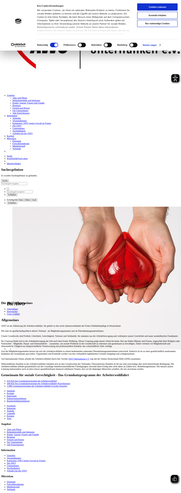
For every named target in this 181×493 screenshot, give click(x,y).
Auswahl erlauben (157, 15)
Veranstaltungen (19, 121)
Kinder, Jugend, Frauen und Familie (28, 103)
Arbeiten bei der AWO (22, 133)
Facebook (11, 406)
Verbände (16, 148)
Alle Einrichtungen (20, 113)
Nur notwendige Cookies (157, 23)
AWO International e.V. (79, 359)
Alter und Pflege (19, 98)
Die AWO (16, 126)
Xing (9, 418)
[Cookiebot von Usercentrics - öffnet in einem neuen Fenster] (18, 45)
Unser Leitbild (13, 314)
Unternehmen (18, 128)
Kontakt (10, 393)
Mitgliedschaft (18, 146)
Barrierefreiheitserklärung (18, 401)
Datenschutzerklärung (16, 398)
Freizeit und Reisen (21, 108)
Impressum (12, 396)
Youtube (10, 411)
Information (12, 115)
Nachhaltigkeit (18, 131)
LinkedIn (11, 413)
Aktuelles (16, 118)
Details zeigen (150, 45)
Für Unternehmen (20, 110)
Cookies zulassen (157, 7)
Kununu (10, 416)
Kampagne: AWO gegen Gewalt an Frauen (31, 123)
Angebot (11, 95)
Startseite (11, 391)
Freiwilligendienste (20, 143)
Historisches (12, 311)
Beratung (16, 105)
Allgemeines (12, 309)
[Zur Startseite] (90, 90)
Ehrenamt (16, 141)
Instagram (11, 408)
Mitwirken (11, 138)
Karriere (10, 136)
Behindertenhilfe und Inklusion (26, 100)
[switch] (82, 45)
